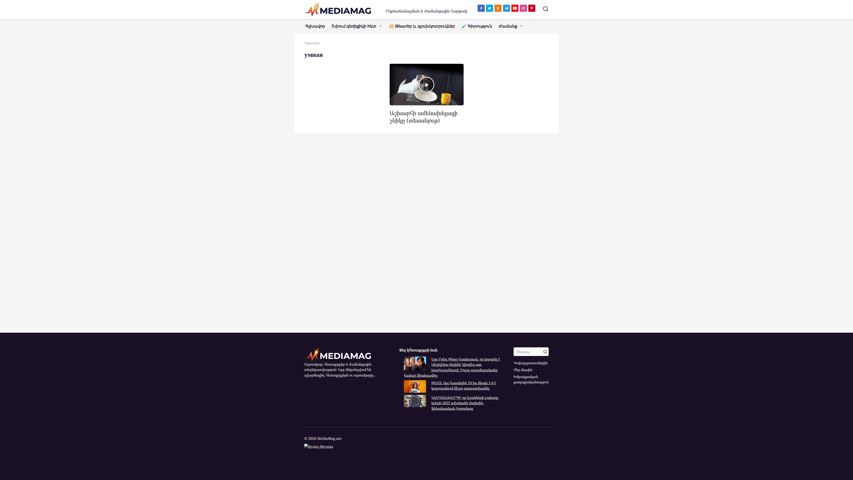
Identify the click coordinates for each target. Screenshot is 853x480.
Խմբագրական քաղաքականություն (531, 379)
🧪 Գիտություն (477, 26)
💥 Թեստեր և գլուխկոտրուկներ (422, 26)
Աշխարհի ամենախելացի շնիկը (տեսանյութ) (424, 116)
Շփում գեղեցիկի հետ (354, 26)
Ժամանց (508, 26)
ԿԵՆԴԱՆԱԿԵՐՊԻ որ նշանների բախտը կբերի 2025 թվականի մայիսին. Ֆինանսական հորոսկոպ (464, 403)
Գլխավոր (315, 26)
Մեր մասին (523, 369)
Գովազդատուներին (531, 362)
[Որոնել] (545, 351)
